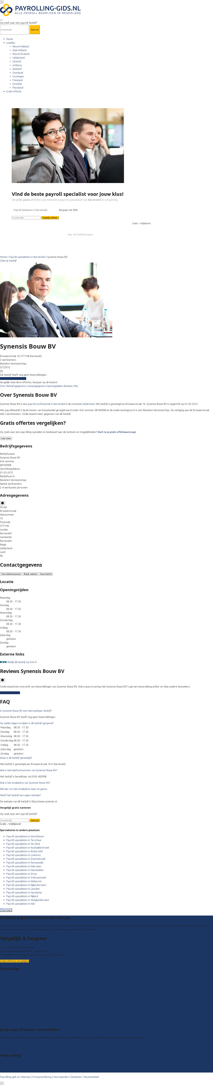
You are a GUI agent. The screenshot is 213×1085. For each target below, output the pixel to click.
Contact (4, 1070)
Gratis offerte (13, 91)
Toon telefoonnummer (11, 574)
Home (9, 39)
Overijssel (17, 72)
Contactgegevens (36, 386)
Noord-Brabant (21, 54)
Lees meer (6, 438)
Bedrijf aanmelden (10, 1047)
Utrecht (16, 61)
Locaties (10, 42)
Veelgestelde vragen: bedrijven (17, 1067)
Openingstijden (55, 386)
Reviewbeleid (91, 1076)
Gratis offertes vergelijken (14, 961)
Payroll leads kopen (11, 1043)
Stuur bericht (46, 574)
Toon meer (6, 910)
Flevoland (17, 87)
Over (3, 386)
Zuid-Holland (19, 50)
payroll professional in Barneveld (46, 404)
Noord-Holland (20, 46)
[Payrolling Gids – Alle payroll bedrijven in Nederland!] (40, 15)
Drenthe (17, 83)
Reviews (68, 386)
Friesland (17, 80)
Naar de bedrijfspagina (80, 234)
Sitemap (25, 1076)
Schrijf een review (10, 692)
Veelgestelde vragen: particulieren (19, 1063)
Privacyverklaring (41, 1076)
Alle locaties (6, 1021)
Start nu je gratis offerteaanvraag (116, 432)
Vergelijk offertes (50, 218)
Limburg (17, 65)
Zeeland (17, 69)
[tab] (106, 711)
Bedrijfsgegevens (16, 386)
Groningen (18, 76)
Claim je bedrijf (8, 260)
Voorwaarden (60, 1076)
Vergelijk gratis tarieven (13, 378)
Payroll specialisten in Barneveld (27, 257)
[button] (26, 710)
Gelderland (18, 57)
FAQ (75, 386)
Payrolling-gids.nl (9, 1076)
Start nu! (35, 820)
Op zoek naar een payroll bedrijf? (18, 22)
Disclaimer (76, 1076)
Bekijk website (30, 574)
